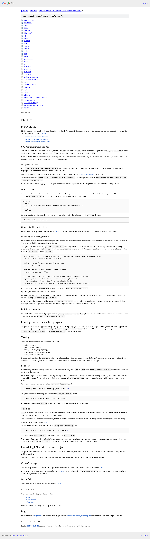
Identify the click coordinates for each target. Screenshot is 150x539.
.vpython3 (27, 69)
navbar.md (27, 90)
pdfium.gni (27, 95)
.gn (25, 64)
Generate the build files (87, 174)
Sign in (145, 3)
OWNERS (27, 92)
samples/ (27, 41)
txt (140, 535)
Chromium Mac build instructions (36, 139)
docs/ (26, 28)
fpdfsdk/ (27, 30)
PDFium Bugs (29, 502)
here (45, 422)
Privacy (19, 536)
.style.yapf (27, 67)
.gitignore (27, 61)
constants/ (28, 23)
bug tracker (38, 516)
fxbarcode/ (28, 33)
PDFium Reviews (30, 500)
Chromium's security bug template (78, 516)
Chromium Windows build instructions (37, 142)
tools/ (26, 51)
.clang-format (28, 56)
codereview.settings (31, 77)
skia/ (25, 43)
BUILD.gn (27, 74)
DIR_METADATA (30, 85)
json (146, 535)
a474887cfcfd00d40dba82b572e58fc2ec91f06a (60, 10)
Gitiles (13, 536)
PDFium (27, 497)
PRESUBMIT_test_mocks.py (33, 105)
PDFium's (44, 133)
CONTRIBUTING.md (31, 79)
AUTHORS (27, 72)
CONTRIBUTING (33, 526)
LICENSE (27, 87)
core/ (26, 25)
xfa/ (25, 54)
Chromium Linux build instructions (36, 137)
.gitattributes (28, 59)
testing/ (26, 46)
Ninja (57, 231)
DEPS (26, 82)
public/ (26, 38)
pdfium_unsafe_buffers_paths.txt (35, 98)
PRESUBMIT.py (29, 100)
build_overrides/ (29, 20)
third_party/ (28, 48)
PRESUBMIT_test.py (31, 103)
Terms (25, 536)
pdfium (24, 10)
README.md (28, 108)
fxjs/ (25, 36)
